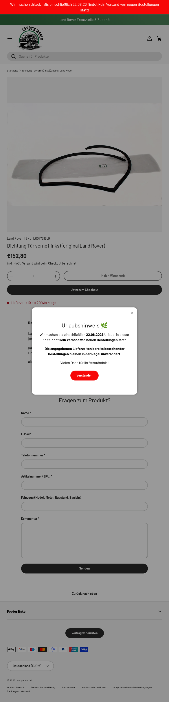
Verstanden (84, 375)
